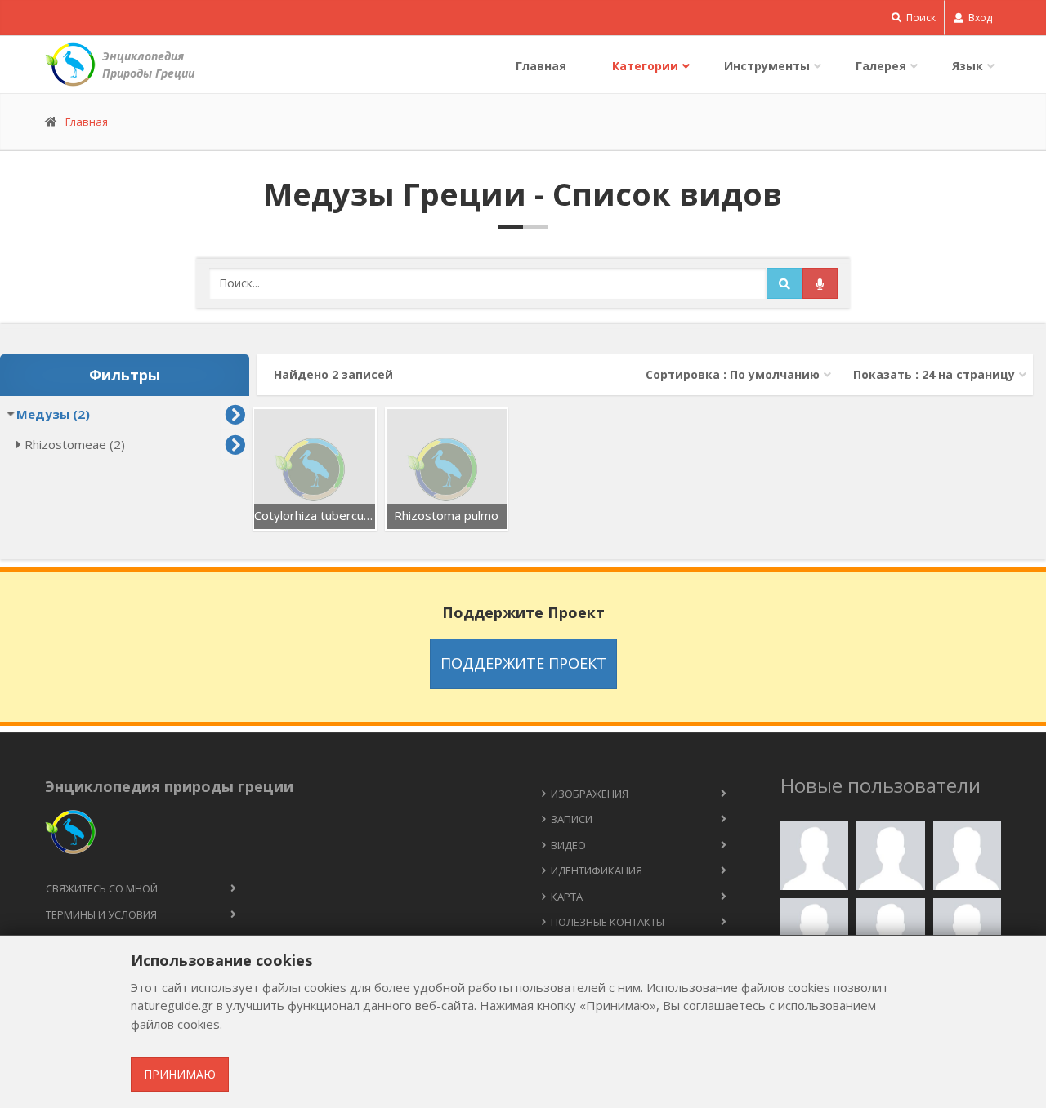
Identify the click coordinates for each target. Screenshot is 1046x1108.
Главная (541, 65)
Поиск (920, 17)
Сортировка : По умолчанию (733, 374)
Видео (568, 845)
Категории (645, 65)
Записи (571, 819)
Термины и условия (101, 914)
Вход (979, 17)
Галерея (881, 65)
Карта (567, 896)
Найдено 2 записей (333, 374)
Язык (967, 65)
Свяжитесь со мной (102, 888)
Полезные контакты (607, 921)
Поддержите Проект (523, 663)
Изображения (589, 793)
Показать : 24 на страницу (934, 374)
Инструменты (767, 65)
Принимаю (180, 1074)
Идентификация (596, 870)
